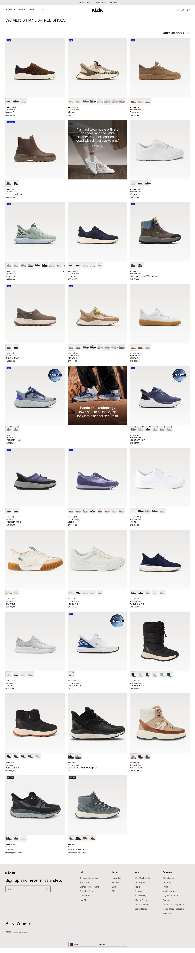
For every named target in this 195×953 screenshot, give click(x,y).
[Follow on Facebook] (6, 923)
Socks (137, 887)
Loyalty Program (170, 896)
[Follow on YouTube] (24, 923)
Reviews (116, 882)
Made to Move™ (170, 891)
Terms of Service (142, 904)
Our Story (167, 882)
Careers (166, 900)
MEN (21, 9)
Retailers (167, 913)
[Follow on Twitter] (12, 923)
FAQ (114, 891)
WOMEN (8, 9)
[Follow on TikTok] (29, 923)
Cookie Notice (141, 909)
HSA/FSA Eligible (142, 878)
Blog (114, 887)
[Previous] (59, 271)
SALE (43, 10)
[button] (8, 101)
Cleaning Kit (140, 882)
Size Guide (84, 882)
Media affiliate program (173, 909)
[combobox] (82, 944)
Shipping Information (89, 878)
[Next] (63, 271)
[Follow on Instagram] (18, 923)
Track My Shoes (87, 891)
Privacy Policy (141, 900)
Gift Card (139, 891)
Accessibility (140, 896)
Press (165, 887)
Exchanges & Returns (89, 887)
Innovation (117, 878)
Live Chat (84, 900)
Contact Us (85, 896)
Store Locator (169, 878)
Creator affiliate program (174, 904)
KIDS (32, 9)
